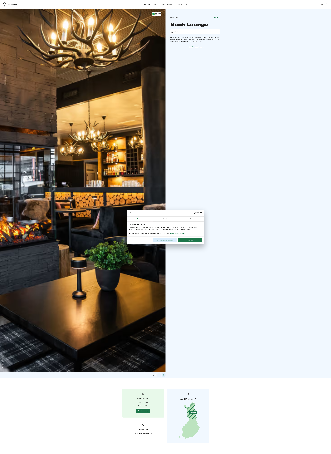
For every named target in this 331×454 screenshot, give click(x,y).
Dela (215, 17)
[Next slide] (164, 375)
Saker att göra (166, 4)
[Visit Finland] (10, 4)
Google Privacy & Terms (177, 233)
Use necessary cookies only (165, 240)
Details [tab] (165, 219)
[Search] (326, 4)
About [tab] (191, 219)
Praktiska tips (182, 4)
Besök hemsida (143, 411)
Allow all (190, 240)
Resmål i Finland (150, 4)
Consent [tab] (139, 219)
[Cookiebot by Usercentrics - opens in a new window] (194, 213)
